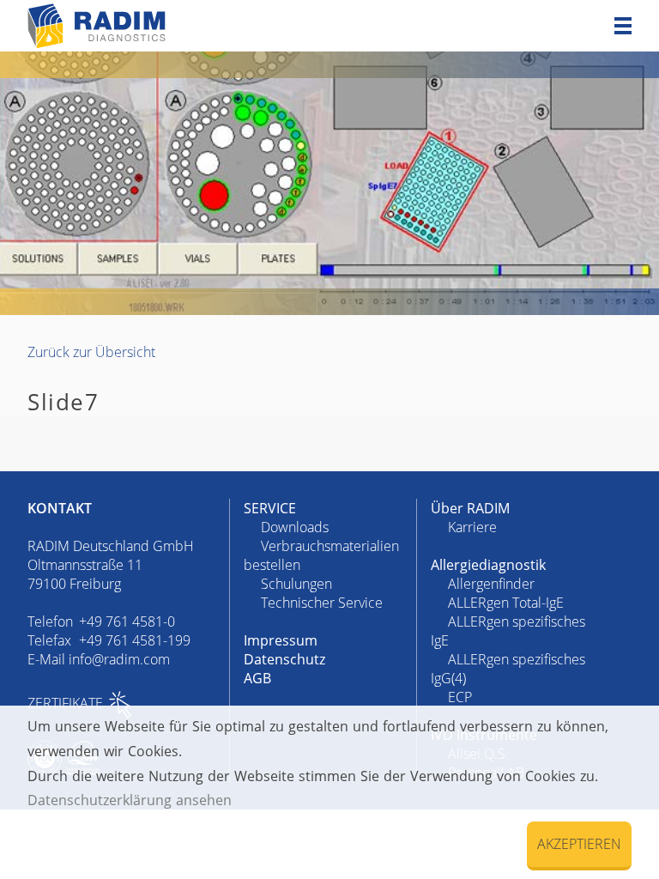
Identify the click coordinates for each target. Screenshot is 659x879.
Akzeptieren (579, 843)
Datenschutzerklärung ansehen (129, 800)
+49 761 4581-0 (127, 621)
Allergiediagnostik (488, 564)
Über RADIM (470, 508)
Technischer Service (322, 602)
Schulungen (296, 583)
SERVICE (270, 508)
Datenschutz (284, 659)
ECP (460, 697)
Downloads (295, 527)
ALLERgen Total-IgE (506, 602)
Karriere (472, 527)
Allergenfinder (491, 583)
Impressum (280, 640)
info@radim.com (119, 659)
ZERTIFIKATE (65, 703)
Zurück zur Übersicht (91, 352)
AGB (257, 678)
